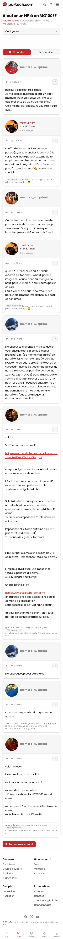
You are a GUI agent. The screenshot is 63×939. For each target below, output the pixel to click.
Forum (37, 864)
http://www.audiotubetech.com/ (25, 592)
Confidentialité (42, 905)
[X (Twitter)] (31, 916)
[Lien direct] (55, 82)
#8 (7, 704)
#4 (7, 263)
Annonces (40, 873)
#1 (6, 82)
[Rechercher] (44, 4)
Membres (39, 868)
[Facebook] (25, 916)
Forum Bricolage (12, 20)
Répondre (18, 52)
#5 (7, 339)
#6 (7, 429)
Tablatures (9, 864)
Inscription (8, 896)
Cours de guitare (12, 868)
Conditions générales (46, 900)
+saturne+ (27, 123)
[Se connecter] (51, 4)
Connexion (9, 891)
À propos (39, 891)
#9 (7, 758)
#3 (7, 212)
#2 (6, 140)
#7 (7, 666)
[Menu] (57, 4)
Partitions (8, 873)
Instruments (10, 877)
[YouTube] (37, 916)
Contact (39, 896)
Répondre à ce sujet (21, 844)
